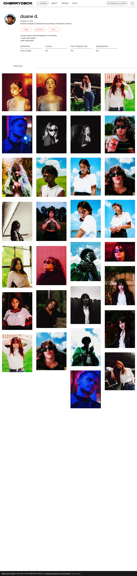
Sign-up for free (8, 573)
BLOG (75, 3)
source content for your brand (58, 573)
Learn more (76, 573)
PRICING (64, 3)
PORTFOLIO (18, 66)
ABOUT (54, 3)
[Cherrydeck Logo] (17, 3)
